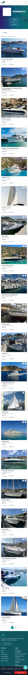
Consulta (14, 19)
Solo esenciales (7, 672)
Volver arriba (7, 644)
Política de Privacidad (15, 669)
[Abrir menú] (26, 2)
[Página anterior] (9, 627)
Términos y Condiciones (18, 651)
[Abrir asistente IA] (25, 667)
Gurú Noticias (4, 656)
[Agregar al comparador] (23, 40)
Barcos (3, 652)
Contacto (14, 24)
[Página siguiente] (18, 627)
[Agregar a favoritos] (25, 40)
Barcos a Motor (5, 658)
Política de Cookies (5, 669)
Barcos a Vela (4, 661)
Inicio (2, 650)
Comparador (4, 654)
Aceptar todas (20, 672)
